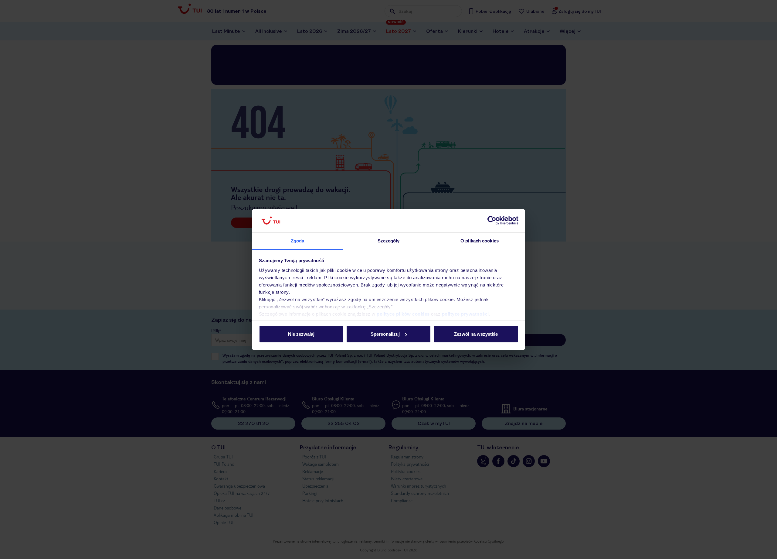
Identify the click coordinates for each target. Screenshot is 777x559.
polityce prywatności (465, 313)
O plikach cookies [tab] (479, 240)
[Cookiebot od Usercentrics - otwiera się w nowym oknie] (491, 220)
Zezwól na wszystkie (476, 334)
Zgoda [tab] (297, 240)
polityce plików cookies (403, 313)
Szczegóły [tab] (389, 240)
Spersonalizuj (385, 334)
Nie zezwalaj (301, 334)
